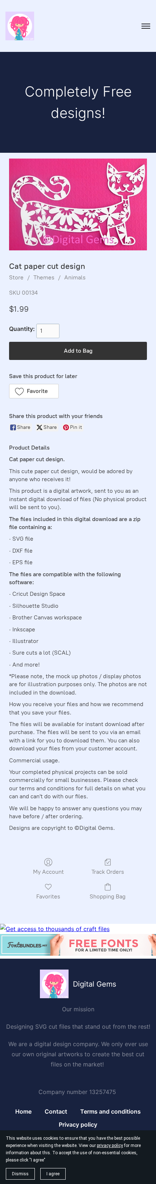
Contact (56, 1111)
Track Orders (107, 871)
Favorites (48, 896)
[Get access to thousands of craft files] (55, 929)
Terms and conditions (110, 1111)
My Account (48, 871)
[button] (34, 391)
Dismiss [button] (20, 1173)
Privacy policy (78, 1124)
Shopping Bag (108, 896)
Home (23, 1111)
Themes (43, 277)
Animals (75, 277)
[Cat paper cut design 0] (78, 204)
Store (16, 277)
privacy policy (110, 1145)
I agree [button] (52, 1173)
